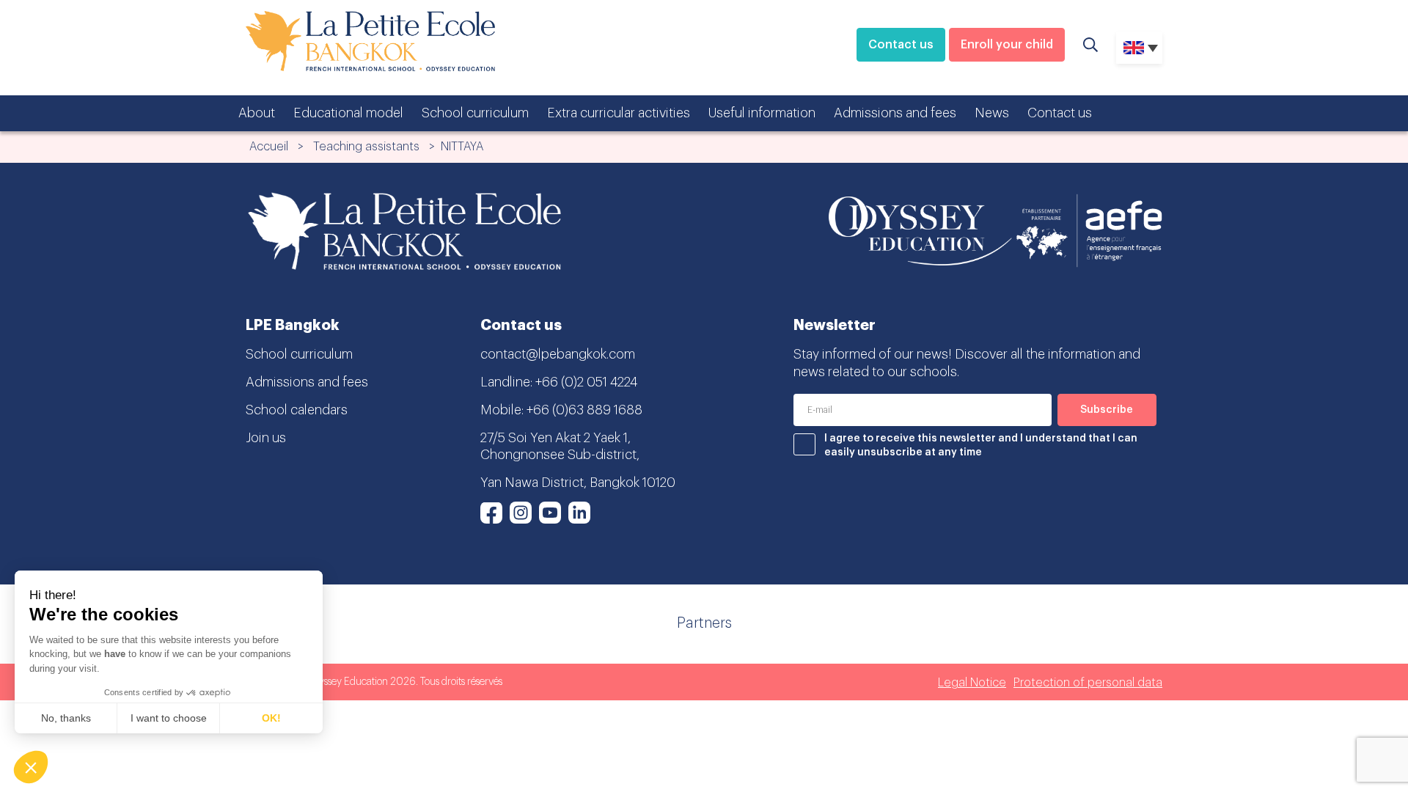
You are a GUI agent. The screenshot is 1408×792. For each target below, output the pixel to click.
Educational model (348, 113)
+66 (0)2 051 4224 (586, 382)
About (256, 113)
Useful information (761, 113)
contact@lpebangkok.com (557, 354)
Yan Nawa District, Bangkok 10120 (577, 482)
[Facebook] (491, 513)
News (992, 113)
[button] (30, 767)
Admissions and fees (895, 113)
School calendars (297, 410)
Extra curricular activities (618, 113)
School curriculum (475, 113)
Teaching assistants (366, 147)
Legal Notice (972, 683)
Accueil (268, 147)
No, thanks (66, 718)
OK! (271, 718)
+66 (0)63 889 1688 (584, 410)
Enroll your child (1007, 45)
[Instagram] (521, 513)
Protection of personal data (1087, 683)
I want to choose (169, 718)
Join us (266, 437)
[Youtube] (550, 513)
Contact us (901, 45)
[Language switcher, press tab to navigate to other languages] (1139, 48)
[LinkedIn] (579, 513)
